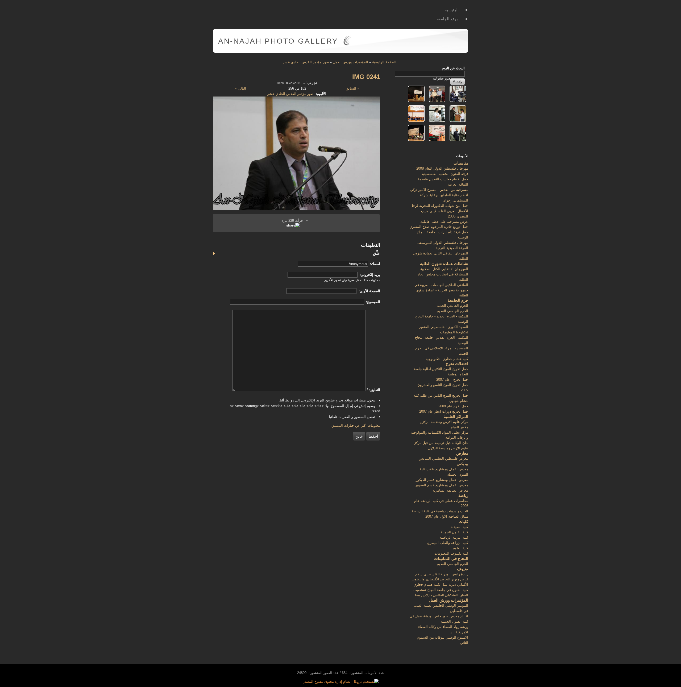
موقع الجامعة (448, 18)
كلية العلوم (460, 548)
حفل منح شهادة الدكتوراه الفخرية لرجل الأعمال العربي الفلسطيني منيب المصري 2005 (439, 211)
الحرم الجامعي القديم (452, 311)
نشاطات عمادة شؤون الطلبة (444, 263)
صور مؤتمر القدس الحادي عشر (306, 62)
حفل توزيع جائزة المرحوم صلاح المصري (439, 227)
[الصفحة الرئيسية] (347, 44)
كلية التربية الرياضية (453, 537)
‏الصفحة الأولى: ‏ (369, 291)
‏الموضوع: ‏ (372, 302)
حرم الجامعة (458, 300)
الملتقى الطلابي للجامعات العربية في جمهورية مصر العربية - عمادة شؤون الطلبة (441, 290)
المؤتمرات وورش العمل (350, 62)
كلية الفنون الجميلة (454, 532)
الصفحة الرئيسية (384, 62)
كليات (463, 521)
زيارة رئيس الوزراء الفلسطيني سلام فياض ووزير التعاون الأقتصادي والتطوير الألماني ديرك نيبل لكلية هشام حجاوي (440, 579)
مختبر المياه (459, 427)
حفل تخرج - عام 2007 (452, 380)
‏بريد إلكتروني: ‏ (369, 275)
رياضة (463, 495)
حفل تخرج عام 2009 (453, 406)
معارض (462, 453)
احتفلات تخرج (457, 363)
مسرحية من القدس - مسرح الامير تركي (439, 190)
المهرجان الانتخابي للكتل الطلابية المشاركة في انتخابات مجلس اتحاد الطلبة (443, 274)
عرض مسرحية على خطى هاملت (444, 222)
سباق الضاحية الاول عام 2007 (446, 516)
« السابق (352, 88)
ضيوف (462, 569)
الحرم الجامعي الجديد (452, 306)
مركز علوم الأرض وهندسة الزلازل (444, 422)
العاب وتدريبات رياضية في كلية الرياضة (440, 511)
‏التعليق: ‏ (373, 390)
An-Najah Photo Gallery (278, 41)
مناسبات (461, 163)
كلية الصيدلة (459, 527)
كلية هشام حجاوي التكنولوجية (447, 359)
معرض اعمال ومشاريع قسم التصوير (441, 485)
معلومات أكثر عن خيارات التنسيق (355, 426)
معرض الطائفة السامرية (450, 490)
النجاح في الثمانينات (451, 558)
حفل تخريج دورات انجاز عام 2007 (443, 411)
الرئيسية (452, 9)
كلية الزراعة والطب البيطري (447, 543)
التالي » (240, 88)
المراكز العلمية (456, 416)
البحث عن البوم (453, 68)
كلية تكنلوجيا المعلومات (451, 553)
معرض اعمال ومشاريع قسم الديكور (442, 480)
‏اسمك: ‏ (374, 264)
